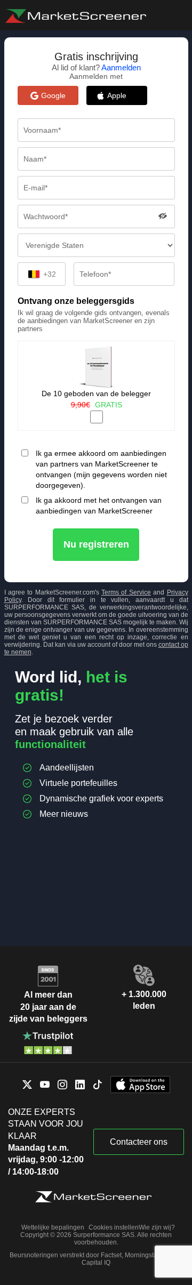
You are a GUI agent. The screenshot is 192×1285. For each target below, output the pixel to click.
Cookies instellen (114, 1227)
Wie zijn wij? (157, 1227)
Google (53, 95)
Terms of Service (126, 592)
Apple (122, 95)
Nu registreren (96, 544)
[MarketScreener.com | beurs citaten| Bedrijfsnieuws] (75, 16)
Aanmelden (121, 67)
